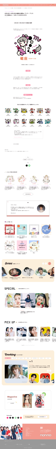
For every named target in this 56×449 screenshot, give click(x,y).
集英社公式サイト (28, 434)
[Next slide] (46, 264)
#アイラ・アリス (30, 159)
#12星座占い (25, 159)
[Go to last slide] (43, 264)
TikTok (10, 418)
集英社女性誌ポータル (28, 435)
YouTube (21, 418)
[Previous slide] (26, 307)
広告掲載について (28, 432)
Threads (18, 418)
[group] (16, 371)
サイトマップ (27, 427)
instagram (7, 418)
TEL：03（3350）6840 (17, 133)
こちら (46, 432)
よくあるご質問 (27, 428)
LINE (29, 166)
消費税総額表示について (29, 433)
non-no (45, 435)
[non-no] (5, 5)
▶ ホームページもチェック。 (18, 137)
